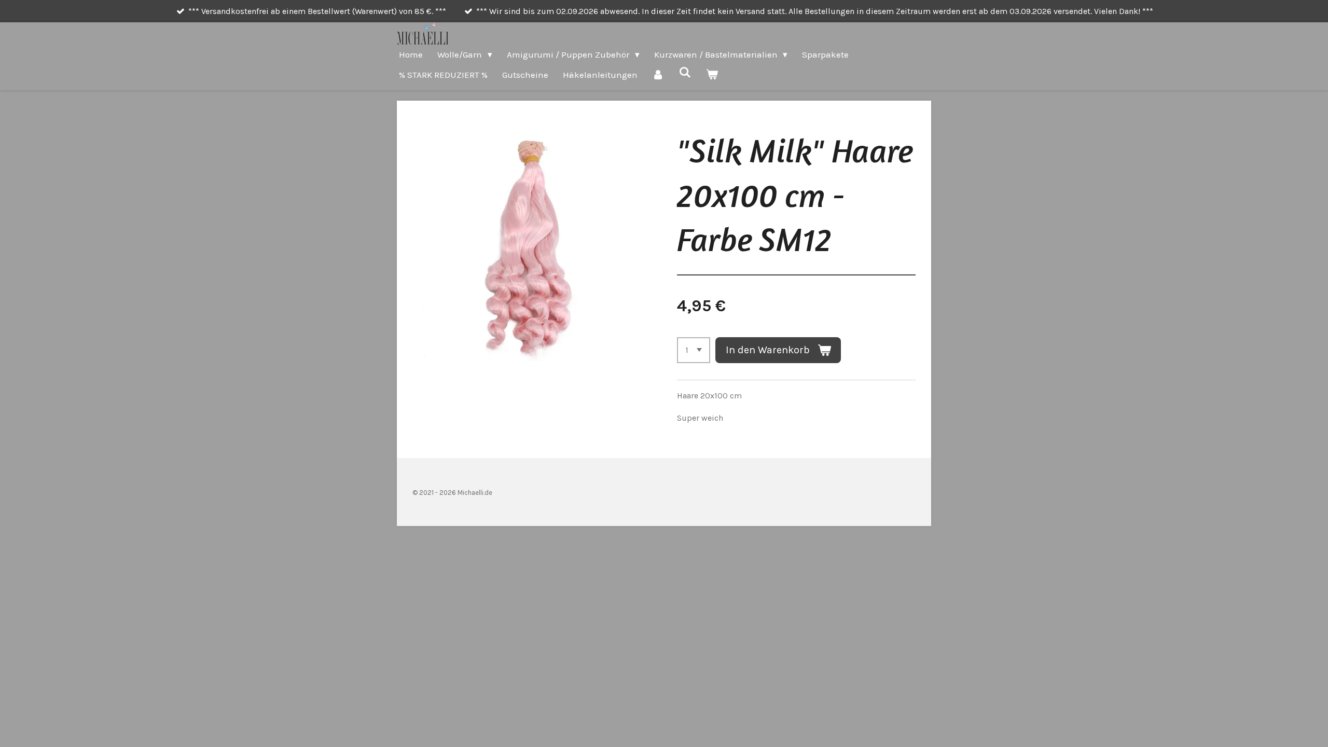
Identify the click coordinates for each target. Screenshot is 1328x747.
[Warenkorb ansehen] (712, 75)
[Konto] (658, 75)
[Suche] (685, 72)
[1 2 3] (693, 350)
